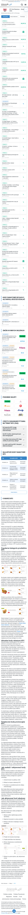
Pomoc (24, 899)
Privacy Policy (4, 913)
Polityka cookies (7, 894)
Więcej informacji (17, 1)
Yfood (18, 631)
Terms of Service (14, 913)
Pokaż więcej (14, 492)
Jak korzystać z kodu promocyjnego (11, 899)
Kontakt (15, 896)
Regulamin (9, 896)
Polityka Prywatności (19, 894)
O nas (20, 896)
